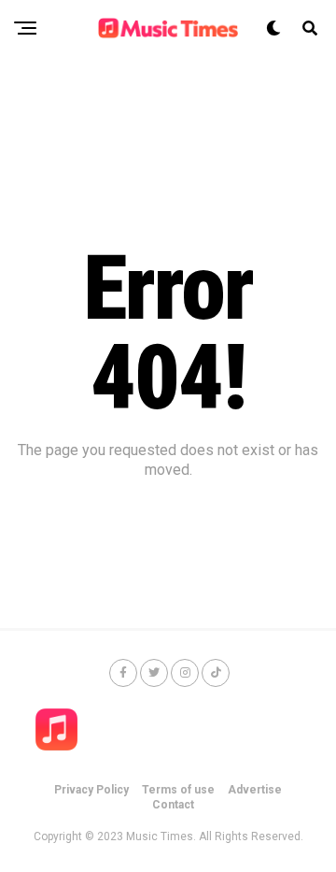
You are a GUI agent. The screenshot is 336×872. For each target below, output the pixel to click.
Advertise (255, 789)
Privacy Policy (91, 789)
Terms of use (178, 789)
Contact (173, 804)
